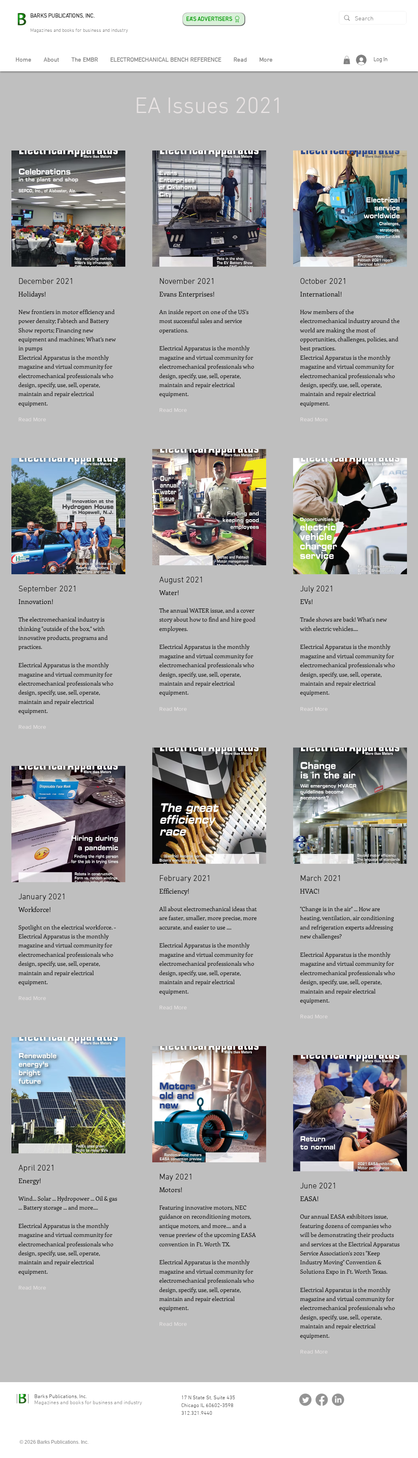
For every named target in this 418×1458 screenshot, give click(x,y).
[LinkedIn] (338, 1400)
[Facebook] (322, 1400)
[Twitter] (305, 1400)
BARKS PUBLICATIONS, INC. (62, 16)
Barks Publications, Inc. (60, 1397)
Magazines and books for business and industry (79, 30)
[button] (346, 60)
